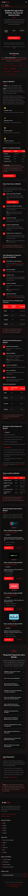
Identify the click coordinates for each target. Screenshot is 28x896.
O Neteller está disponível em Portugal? (11, 711)
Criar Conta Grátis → (14, 37)
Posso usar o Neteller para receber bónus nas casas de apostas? (12, 698)
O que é (5, 65)
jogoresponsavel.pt (13, 777)
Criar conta (13, 65)
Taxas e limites (7, 71)
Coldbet (13, 264)
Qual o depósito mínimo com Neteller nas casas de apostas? (12, 704)
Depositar (21, 65)
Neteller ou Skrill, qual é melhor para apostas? (11, 745)
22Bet (17, 263)
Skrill (20, 60)
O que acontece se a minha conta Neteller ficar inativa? (12, 739)
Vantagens (13, 68)
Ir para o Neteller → (12, 202)
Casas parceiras (17, 71)
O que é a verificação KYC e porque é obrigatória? (12, 725)
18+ (25, 875)
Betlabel (21, 263)
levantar (9, 59)
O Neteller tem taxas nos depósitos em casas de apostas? (13, 691)
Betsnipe (8, 264)
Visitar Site (8, 547)
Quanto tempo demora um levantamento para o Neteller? (11, 684)
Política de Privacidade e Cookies (8, 814)
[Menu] (26, 2)
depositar (3, 59)
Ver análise (19, 547)
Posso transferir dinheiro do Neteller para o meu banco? (11, 718)
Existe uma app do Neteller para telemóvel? (12, 732)
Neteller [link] (7, 5)
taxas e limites (14, 59)
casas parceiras (22, 59)
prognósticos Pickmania (11, 297)
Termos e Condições (5, 816)
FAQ (12, 60)
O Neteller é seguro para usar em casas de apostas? (12, 672)
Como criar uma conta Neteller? (12, 678)
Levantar (6, 68)
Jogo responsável (13, 74)
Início (2, 5)
